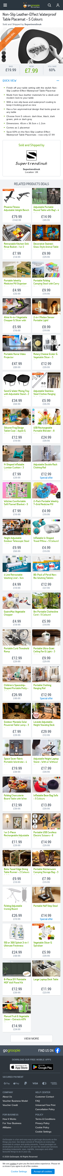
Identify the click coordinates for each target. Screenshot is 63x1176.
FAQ (37, 1101)
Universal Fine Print (45, 1105)
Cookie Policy (42, 1127)
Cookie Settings (43, 1131)
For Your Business (12, 1123)
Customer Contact (44, 1096)
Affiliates (7, 1127)
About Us (7, 1096)
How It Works (9, 1119)
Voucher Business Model (15, 1101)
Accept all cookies (43, 1171)
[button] (49, 5)
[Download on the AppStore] (19, 1067)
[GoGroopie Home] (31, 5)
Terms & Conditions (45, 1119)
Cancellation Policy (45, 1109)
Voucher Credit (10, 1105)
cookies (13, 1164)
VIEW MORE (31, 1038)
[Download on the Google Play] (42, 1067)
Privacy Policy (42, 1123)
